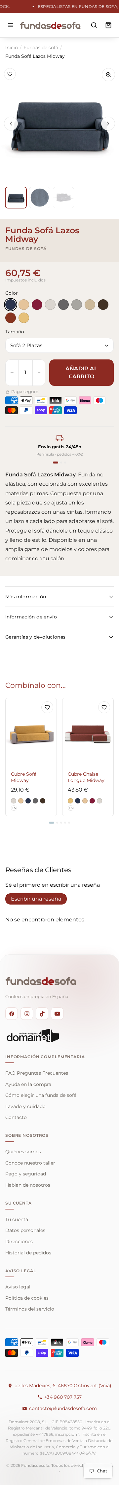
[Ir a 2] (57, 823)
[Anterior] (11, 123)
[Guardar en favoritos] (10, 74)
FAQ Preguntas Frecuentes (36, 1073)
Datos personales (25, 1230)
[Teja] (10, 318)
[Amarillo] (24, 318)
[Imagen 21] (63, 197)
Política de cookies (27, 1298)
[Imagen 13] (39, 197)
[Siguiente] (108, 123)
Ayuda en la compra (28, 1084)
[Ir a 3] (61, 823)
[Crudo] (50, 304)
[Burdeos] (37, 304)
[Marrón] (103, 304)
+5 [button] (14, 808)
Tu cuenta (16, 1219)
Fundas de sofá (40, 48)
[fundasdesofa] (50, 25)
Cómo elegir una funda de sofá (40, 1095)
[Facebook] (11, 1013)
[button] (13, 800)
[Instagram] (26, 1013)
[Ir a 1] (51, 823)
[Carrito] (108, 25)
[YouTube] (57, 1013)
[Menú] (10, 25)
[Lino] (90, 304)
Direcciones (19, 1241)
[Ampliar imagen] (108, 74)
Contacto (16, 1117)
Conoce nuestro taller (30, 1163)
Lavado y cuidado (25, 1106)
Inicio (11, 48)
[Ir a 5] (69, 823)
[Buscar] (93, 25)
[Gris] (63, 304)
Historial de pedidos (28, 1252)
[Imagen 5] (15, 197)
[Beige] (24, 304)
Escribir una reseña (36, 899)
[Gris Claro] (76, 304)
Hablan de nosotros (27, 1185)
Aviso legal (17, 1286)
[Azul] (10, 304)
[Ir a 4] (65, 823)
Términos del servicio (29, 1309)
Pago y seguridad (25, 1173)
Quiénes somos (23, 1151)
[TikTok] (42, 1013)
